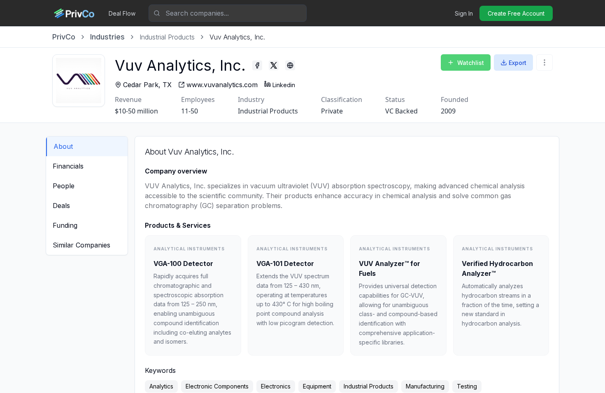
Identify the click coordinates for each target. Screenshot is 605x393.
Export (517, 62)
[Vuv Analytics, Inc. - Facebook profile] (257, 65)
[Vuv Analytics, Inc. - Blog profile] (290, 65)
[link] (237, 37)
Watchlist (470, 62)
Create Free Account (516, 13)
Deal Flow (122, 13)
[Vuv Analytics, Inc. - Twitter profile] (274, 65)
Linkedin (283, 84)
